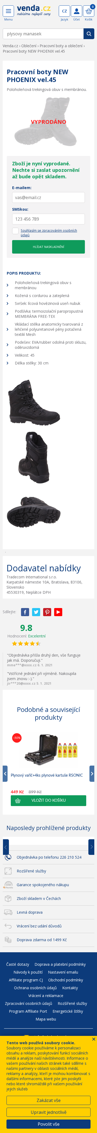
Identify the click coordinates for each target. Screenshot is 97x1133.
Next (89, 847)
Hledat (89, 33)
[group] (48, 769)
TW (36, 612)
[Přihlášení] (76, 11)
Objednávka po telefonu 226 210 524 (49, 857)
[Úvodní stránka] (34, 14)
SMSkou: (20, 209)
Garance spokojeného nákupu (43, 884)
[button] (48, 800)
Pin (47, 612)
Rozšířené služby (31, 870)
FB (25, 612)
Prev (9, 847)
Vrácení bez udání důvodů (39, 926)
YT (58, 612)
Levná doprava (30, 912)
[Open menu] (8, 11)
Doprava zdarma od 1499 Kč (42, 939)
